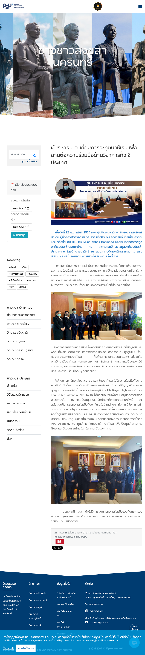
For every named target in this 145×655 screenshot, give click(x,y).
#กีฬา (11, 286)
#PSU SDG (31, 280)
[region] (72, 642)
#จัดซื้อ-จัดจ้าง (15, 280)
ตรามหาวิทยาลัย (65, 604)
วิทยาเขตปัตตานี (17, 332)
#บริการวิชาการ (16, 274)
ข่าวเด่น (12, 386)
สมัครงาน (13, 421)
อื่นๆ (9, 439)
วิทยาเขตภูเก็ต (16, 341)
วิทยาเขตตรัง (15, 359)
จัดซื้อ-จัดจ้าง (15, 430)
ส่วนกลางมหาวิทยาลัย (21, 315)
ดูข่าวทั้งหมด (29, 161)
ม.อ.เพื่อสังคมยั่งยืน (19, 412)
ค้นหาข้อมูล (19, 235)
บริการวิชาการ (16, 403)
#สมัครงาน (32, 274)
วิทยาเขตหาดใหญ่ (18, 324)
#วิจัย (24, 267)
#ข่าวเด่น (13, 267)
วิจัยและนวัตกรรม (18, 394)
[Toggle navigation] (139, 6)
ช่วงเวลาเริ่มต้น (20, 200)
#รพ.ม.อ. (22, 286)
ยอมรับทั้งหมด (26, 648)
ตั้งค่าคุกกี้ (8, 648)
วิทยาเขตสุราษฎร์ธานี (20, 350)
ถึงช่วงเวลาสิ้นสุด (20, 216)
